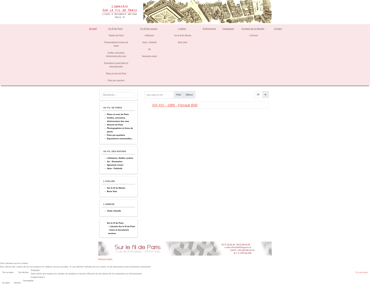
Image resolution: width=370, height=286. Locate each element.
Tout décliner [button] (23, 272)
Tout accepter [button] (8, 272)
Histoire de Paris (115, 125)
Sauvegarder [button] (28, 281)
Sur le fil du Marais (116, 188)
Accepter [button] (6, 283)
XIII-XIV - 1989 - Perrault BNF (175, 105)
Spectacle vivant (115, 165)
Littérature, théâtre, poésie (120, 158)
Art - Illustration (114, 161)
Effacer (189, 95)
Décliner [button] (17, 283)
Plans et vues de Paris (118, 114)
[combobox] (118, 95)
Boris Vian (112, 191)
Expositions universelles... (120, 138)
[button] (367, 283)
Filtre (178, 95)
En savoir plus (362, 272)
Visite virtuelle (114, 211)
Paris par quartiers (116, 135)
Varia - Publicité (114, 168)
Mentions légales (105, 259)
